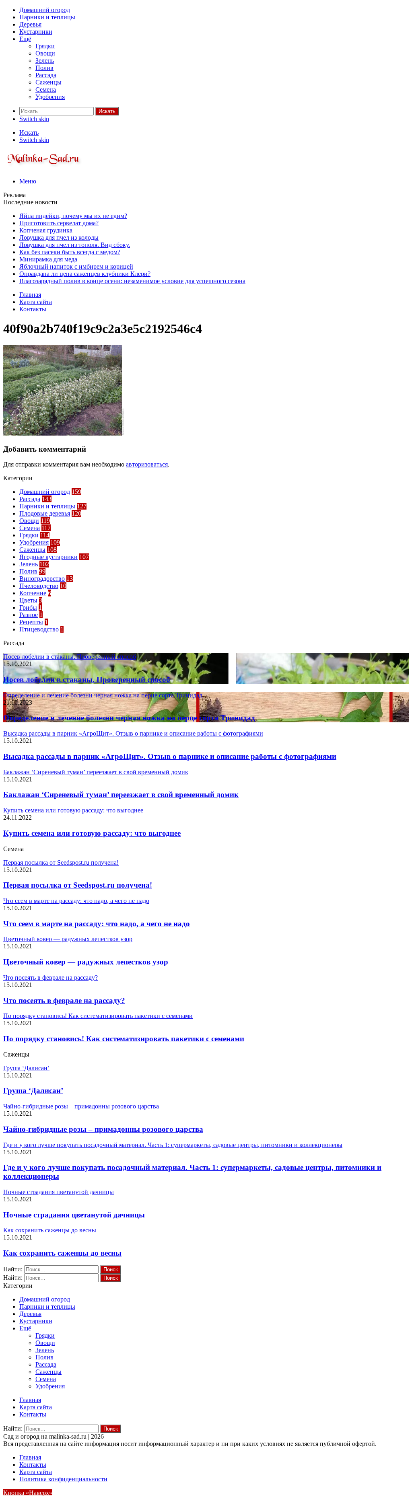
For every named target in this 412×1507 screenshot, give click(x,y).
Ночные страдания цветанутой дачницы (74, 1215)
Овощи (45, 53)
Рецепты (31, 622)
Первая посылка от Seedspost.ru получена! (77, 885)
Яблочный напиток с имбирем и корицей (76, 266)
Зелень (44, 60)
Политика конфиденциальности (63, 1479)
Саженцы (48, 82)
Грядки (45, 46)
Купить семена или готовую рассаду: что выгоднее (92, 833)
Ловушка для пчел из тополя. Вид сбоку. (74, 244)
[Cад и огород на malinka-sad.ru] (43, 167)
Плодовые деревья (44, 513)
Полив (44, 67)
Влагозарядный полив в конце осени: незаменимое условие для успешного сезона (132, 281)
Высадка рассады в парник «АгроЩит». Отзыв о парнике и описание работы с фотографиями (169, 756)
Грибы (28, 607)
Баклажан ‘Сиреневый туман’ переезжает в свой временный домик (121, 794)
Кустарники (35, 31)
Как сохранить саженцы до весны (62, 1253)
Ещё (25, 38)
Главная (30, 294)
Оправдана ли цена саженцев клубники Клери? (84, 273)
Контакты (32, 309)
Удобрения (50, 96)
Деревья (30, 24)
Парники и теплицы (47, 17)
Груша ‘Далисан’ (33, 1090)
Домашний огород (44, 9)
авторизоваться (147, 464)
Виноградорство (42, 578)
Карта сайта (35, 301)
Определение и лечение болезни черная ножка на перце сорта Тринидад (129, 717)
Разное (28, 614)
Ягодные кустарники (48, 556)
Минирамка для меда (48, 259)
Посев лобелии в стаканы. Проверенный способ (86, 679)
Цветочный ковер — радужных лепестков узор (85, 962)
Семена (45, 89)
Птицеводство (39, 629)
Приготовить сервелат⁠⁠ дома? (59, 223)
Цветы (28, 600)
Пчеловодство (38, 585)
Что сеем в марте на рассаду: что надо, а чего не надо (96, 923)
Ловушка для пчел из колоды (59, 237)
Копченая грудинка (45, 230)
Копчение (32, 593)
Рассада (45, 75)
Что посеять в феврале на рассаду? (64, 1000)
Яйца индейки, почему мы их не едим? (73, 215)
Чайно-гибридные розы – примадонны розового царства (103, 1129)
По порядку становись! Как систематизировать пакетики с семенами (123, 1038)
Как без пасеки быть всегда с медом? (69, 252)
